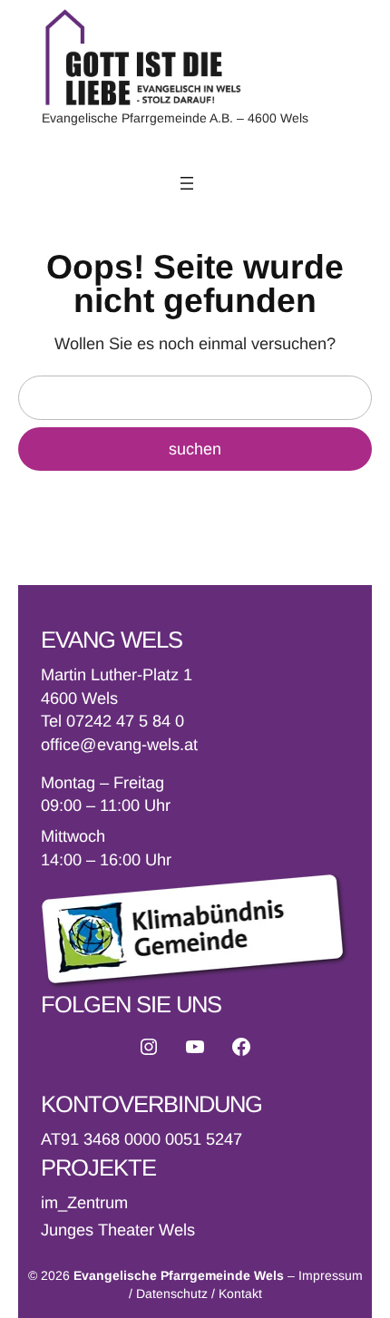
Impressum (330, 1275)
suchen (195, 449)
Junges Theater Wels (118, 1230)
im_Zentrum (84, 1203)
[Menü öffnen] (187, 183)
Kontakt (240, 1293)
